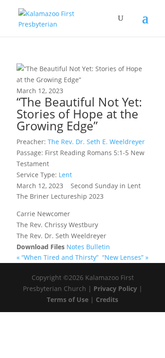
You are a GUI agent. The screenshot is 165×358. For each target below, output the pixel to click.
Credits (107, 299)
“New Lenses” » (125, 257)
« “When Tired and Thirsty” (58, 257)
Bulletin (98, 246)
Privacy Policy (115, 288)
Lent (65, 174)
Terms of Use (67, 299)
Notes (76, 246)
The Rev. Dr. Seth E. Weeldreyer (96, 141)
